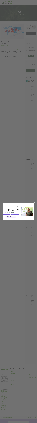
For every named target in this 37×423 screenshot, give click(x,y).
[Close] (34, 202)
